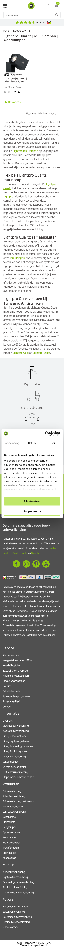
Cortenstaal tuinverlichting (17, 916)
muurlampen (17, 258)
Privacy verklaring (12, 701)
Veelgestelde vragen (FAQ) (17, 660)
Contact (7, 706)
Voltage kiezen (10, 761)
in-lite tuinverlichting (14, 872)
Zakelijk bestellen (12, 691)
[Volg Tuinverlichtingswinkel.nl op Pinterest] (36, 566)
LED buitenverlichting (14, 811)
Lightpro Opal (21, 352)
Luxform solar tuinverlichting (18, 892)
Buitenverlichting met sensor (18, 801)
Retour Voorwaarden (14, 680)
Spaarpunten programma (16, 696)
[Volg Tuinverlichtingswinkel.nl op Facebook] (16, 566)
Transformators (11, 847)
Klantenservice (11, 655)
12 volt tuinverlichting (14, 756)
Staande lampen (11, 842)
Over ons (8, 720)
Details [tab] (32, 443)
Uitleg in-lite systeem (14, 736)
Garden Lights (19, 552)
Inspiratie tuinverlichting (16, 730)
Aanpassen (30, 511)
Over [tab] (52, 443)
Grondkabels (9, 852)
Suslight (35, 552)
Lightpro (8, 196)
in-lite (53, 548)
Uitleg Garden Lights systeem (19, 746)
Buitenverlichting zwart (15, 906)
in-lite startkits (10, 927)
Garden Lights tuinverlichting (18, 882)
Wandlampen (10, 837)
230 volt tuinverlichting (15, 772)
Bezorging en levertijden (16, 670)
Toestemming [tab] (11, 443)
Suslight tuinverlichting (15, 887)
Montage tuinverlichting (16, 725)
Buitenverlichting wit (14, 911)
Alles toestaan (32, 501)
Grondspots (9, 822)
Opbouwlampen (11, 832)
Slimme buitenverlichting (16, 922)
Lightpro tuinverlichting (15, 877)
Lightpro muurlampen (25, 151)
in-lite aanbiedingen (13, 806)
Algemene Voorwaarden (16, 675)
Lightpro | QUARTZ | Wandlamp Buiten (16, 80)
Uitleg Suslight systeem (15, 751)
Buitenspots (9, 816)
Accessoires (9, 858)
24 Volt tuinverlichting (14, 766)
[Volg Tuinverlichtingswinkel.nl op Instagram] (26, 566)
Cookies (7, 686)
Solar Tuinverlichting (14, 796)
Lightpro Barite (41, 352)
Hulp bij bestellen (12, 665)
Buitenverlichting (12, 791)
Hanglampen (9, 827)
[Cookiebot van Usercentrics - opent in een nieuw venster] (45, 433)
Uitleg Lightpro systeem (16, 741)
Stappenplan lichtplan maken (18, 777)
